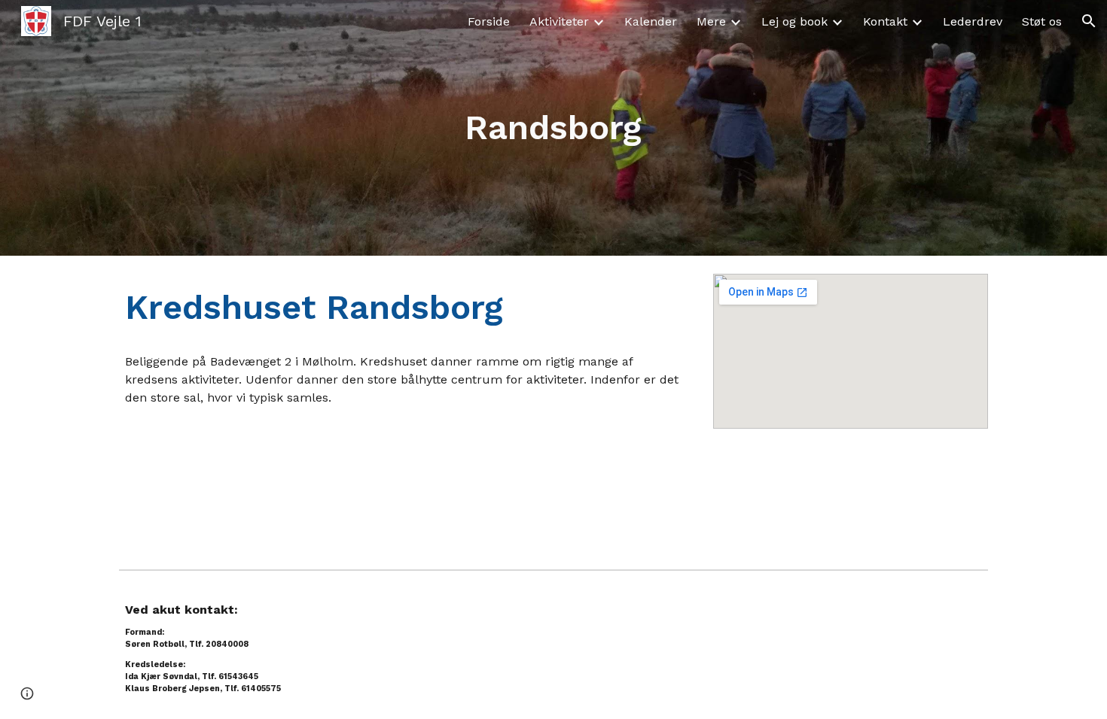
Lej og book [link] (794, 21)
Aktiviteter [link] (559, 21)
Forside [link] (489, 21)
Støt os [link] (1042, 21)
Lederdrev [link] (972, 21)
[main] (553, 128)
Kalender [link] (650, 21)
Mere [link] (711, 21)
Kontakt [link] (885, 21)
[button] (1089, 21)
